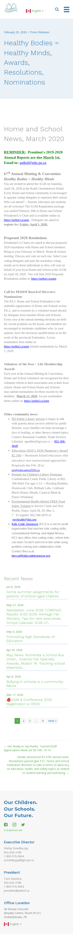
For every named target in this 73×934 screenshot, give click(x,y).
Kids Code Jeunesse (25, 524)
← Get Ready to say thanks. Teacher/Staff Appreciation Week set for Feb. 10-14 (30, 748)
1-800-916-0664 (14, 856)
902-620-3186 (12, 852)
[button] (57, 9)
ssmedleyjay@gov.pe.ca (19, 860)
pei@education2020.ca (26, 470)
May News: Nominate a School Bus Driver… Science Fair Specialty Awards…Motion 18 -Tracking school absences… (35, 661)
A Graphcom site (13, 830)
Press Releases (39, 32)
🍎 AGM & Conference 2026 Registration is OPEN (29, 702)
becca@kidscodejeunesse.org (31, 555)
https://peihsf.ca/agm (16, 220)
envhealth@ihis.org (24, 519)
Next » (52, 721)
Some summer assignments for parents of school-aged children (32, 594)
